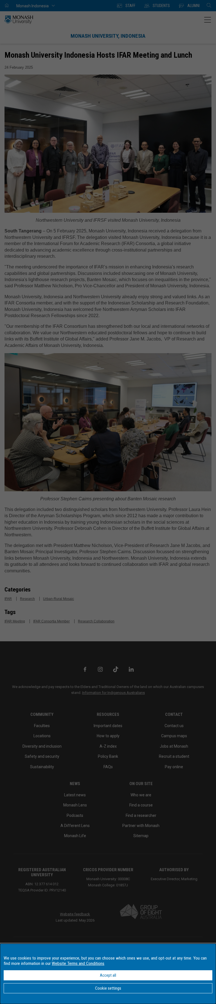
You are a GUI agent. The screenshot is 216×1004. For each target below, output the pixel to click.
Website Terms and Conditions (78, 963)
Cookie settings (108, 988)
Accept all (108, 975)
